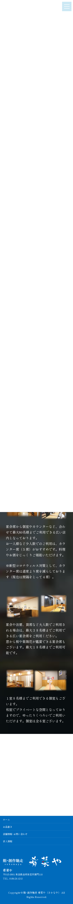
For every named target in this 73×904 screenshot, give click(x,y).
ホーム (6, 819)
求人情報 (7, 841)
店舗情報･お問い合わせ (15, 834)
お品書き (7, 826)
